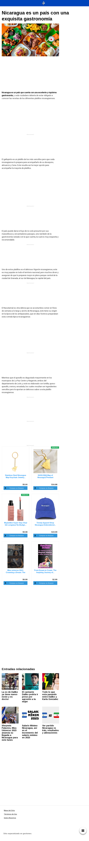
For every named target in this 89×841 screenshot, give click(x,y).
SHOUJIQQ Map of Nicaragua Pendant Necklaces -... (45, 476)
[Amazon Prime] (24, 528)
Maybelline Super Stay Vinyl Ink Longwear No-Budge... (15, 524)
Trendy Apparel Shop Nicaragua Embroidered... (45, 524)
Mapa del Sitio (9, 810)
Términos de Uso (10, 814)
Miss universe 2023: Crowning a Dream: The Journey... (15, 571)
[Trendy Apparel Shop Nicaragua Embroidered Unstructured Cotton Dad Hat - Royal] (45, 509)
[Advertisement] (30, 75)
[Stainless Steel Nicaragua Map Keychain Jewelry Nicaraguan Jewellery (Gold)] (16, 461)
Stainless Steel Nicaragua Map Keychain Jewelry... (15, 476)
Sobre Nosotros (10, 818)
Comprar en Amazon (17, 488)
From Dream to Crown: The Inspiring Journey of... (45, 571)
